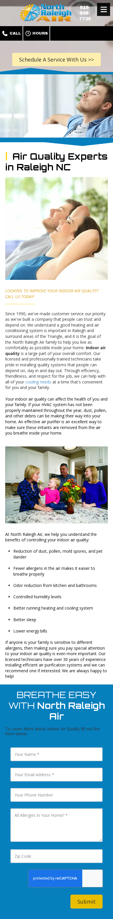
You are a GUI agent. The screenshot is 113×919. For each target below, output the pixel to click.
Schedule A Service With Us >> (56, 59)
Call (14, 33)
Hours (39, 33)
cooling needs (38, 382)
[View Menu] (103, 9)
